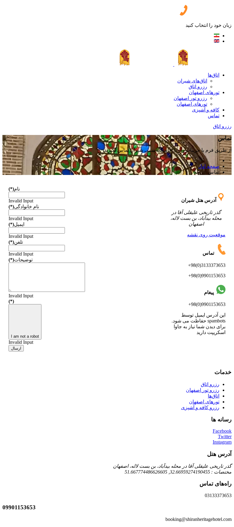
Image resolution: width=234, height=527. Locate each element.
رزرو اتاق (222, 126)
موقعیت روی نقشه (206, 234)
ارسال (16, 348)
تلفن (16, 242)
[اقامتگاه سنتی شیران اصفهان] (174, 64)
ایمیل (16, 224)
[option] (216, 35)
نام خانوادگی (24, 206)
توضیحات (21, 259)
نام (14, 188)
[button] (213, 75)
